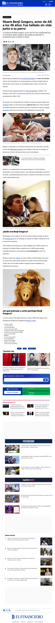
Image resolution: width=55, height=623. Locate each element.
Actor (25, 348)
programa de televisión (28, 78)
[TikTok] (52, 1)
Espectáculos (7, 17)
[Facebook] (47, 1)
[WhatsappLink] (26, 391)
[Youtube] (51, 1)
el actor (15, 91)
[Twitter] (48, 1)
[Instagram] (50, 1)
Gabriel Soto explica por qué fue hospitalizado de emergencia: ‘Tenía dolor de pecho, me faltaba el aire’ (14, 369)
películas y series (31, 320)
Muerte (19, 348)
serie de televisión (31, 91)
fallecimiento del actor (16, 149)
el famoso (6, 105)
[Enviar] (45, 379)
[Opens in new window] (12, 449)
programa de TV (9, 239)
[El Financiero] (13, 3)
